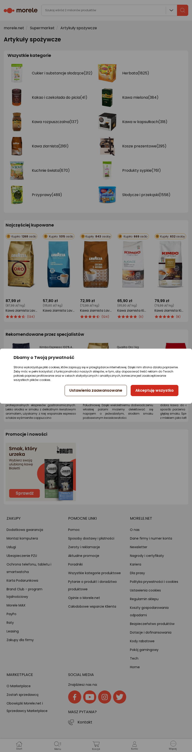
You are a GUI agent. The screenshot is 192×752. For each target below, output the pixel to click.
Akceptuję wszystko (154, 390)
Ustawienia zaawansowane (95, 390)
